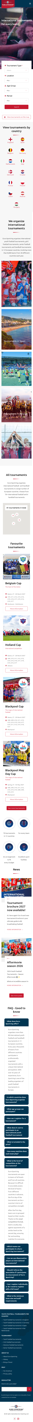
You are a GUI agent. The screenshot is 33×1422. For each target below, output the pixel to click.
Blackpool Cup (14, 706)
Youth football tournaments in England (15, 1320)
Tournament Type (14, 65)
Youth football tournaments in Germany (16, 1323)
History (5, 1359)
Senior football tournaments (12, 1348)
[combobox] (16, 70)
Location (10, 76)
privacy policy (24, 1395)
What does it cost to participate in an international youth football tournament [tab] (14, 1131)
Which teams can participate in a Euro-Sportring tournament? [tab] (15, 1248)
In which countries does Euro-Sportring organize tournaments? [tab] (16, 1099)
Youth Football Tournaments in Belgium (16, 405)
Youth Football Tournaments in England (16, 284)
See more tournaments (16, 808)
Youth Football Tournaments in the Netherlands (16, 369)
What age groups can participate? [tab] (15, 1110)
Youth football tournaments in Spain (15, 1325)
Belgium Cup (13, 583)
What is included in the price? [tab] (15, 1143)
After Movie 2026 (16, 441)
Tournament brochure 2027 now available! (16, 906)
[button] (19, 519)
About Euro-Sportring (10, 1356)
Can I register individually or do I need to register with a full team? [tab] (17, 1286)
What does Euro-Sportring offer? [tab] (13, 1022)
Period (9, 96)
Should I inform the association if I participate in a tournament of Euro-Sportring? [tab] (16, 1273)
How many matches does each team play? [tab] (16, 1152)
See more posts (16, 995)
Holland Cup (13, 644)
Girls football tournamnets (11, 1342)
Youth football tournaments (12, 1339)
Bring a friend (7, 1362)
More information (16, 609)
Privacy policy (7, 1374)
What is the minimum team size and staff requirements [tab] (15, 1298)
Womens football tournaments (13, 1345)
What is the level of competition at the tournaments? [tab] (14, 1163)
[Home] (8, 4)
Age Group (11, 86)
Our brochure (7, 1371)
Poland (22, 185)
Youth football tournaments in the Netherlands (13, 1329)
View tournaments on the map (18, 117)
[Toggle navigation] (30, 3)
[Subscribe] (29, 1389)
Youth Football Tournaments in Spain (16, 329)
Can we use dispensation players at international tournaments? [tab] (16, 1260)
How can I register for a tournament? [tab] (16, 1119)
